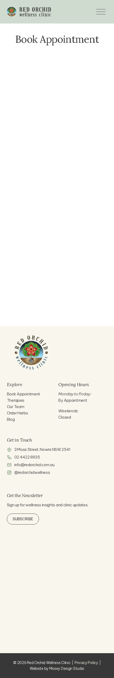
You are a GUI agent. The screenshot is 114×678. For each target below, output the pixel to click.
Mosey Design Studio (66, 668)
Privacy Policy (86, 662)
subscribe (23, 519)
